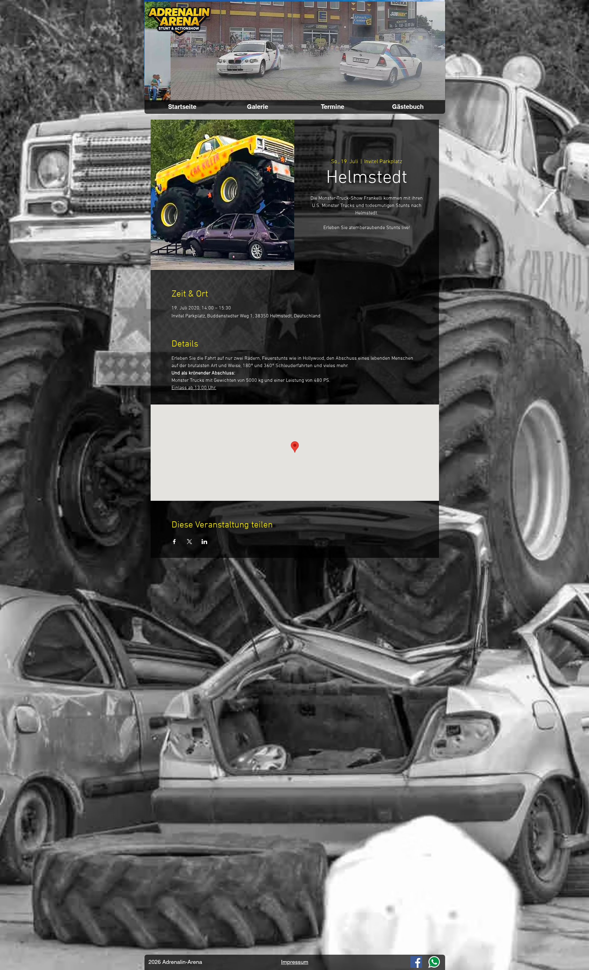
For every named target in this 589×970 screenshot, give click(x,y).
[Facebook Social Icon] (416, 962)
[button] (294, 52)
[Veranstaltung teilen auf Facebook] (174, 541)
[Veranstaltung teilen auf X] (189, 541)
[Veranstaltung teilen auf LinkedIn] (204, 541)
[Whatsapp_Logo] (434, 962)
